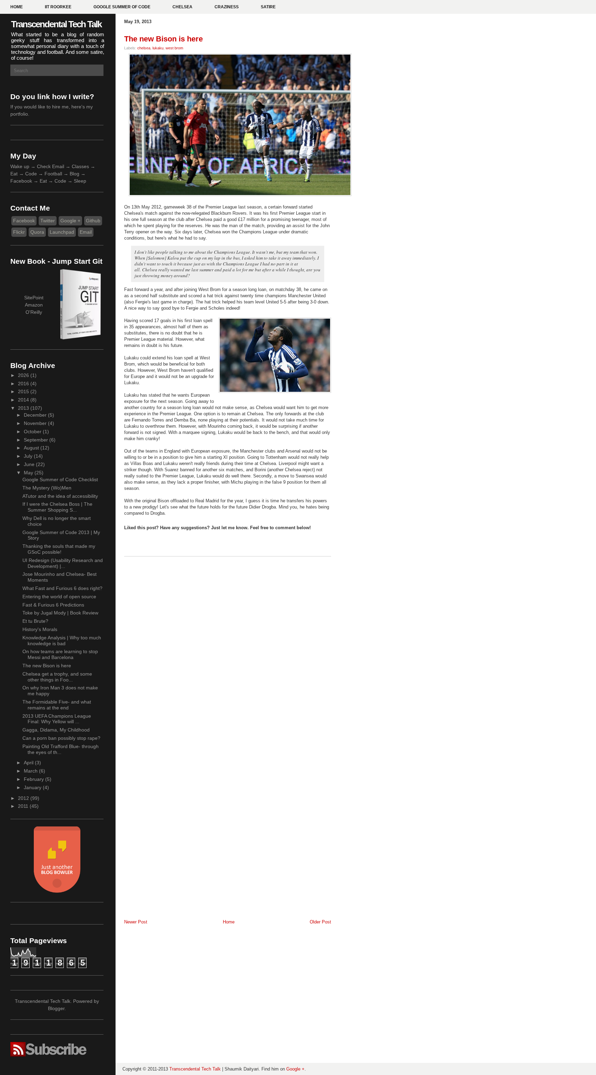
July (29, 456)
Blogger (56, 1008)
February (34, 779)
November (36, 423)
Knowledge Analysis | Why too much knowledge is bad (61, 640)
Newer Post (135, 921)
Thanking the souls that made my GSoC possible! (58, 549)
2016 (24, 383)
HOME (16, 6)
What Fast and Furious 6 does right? (62, 588)
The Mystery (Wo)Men (46, 488)
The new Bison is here (46, 665)
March (31, 771)
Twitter (47, 220)
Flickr (19, 232)
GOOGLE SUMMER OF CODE (121, 6)
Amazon (34, 305)
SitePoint (33, 297)
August (32, 448)
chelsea (143, 48)
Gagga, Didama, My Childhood (56, 730)
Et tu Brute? (35, 621)
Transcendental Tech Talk (56, 24)
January (33, 787)
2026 (24, 375)
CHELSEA (182, 6)
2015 (24, 391)
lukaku (157, 48)
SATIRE (268, 6)
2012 (24, 798)
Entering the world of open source (59, 596)
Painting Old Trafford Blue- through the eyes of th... (60, 749)
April (29, 762)
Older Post (320, 921)
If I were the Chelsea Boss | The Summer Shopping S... (57, 507)
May (29, 472)
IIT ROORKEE (58, 6)
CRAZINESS (227, 6)
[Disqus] (227, 649)
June (30, 464)
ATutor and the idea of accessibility (60, 496)
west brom (174, 48)
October (33, 431)
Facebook (24, 220)
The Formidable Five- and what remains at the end (56, 704)
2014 (24, 400)
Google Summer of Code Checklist (60, 479)
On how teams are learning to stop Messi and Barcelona (60, 654)
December (36, 415)
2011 (24, 806)
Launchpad (62, 232)
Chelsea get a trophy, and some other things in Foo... (57, 676)
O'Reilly (34, 312)
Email (86, 232)
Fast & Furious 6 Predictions (53, 605)
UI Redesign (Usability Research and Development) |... (62, 563)
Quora (37, 232)
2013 (24, 408)
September (36, 440)
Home (229, 921)
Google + (70, 220)
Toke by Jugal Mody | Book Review (60, 613)
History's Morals (39, 629)
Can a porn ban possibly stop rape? (61, 738)
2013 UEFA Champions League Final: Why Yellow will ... (56, 719)
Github (93, 220)
